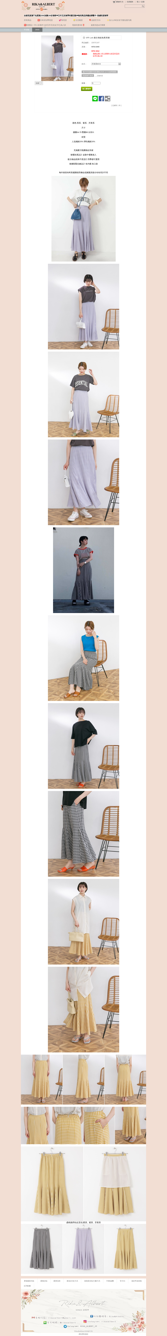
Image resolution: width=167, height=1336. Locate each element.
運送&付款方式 (72, 1281)
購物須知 (43, 1281)
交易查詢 (130, 2)
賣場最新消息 (29, 1281)
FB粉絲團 (110, 1281)
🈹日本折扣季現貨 (45, 20)
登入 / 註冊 (141, 2)
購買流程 (57, 1281)
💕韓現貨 (63, 20)
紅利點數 (27, 1286)
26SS (37, 30)
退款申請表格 (136, 1281)
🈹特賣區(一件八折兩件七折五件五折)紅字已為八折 (45, 25)
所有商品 (27, 20)
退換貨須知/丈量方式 (92, 1281)
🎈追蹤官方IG (94, 20)
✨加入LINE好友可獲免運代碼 (119, 20)
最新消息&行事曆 (98, 25)
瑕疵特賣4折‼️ (78, 25)
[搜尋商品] (143, 6)
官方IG (122, 1281)
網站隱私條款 (83, 1334)
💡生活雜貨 (78, 20)
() (119, 2)
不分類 (26, 30)
